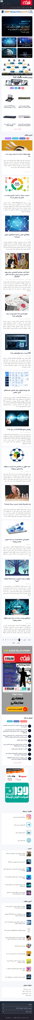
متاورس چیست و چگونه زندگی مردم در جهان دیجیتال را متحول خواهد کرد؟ (16, 893)
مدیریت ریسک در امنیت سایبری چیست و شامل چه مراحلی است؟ (17, 196)
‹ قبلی (24, 640)
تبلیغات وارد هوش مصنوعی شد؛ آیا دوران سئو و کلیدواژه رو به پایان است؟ (17, 29)
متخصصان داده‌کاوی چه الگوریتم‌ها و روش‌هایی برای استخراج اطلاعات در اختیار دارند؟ (16, 754)
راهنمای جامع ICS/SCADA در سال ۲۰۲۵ (19, 429)
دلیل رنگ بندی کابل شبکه (20, 946)
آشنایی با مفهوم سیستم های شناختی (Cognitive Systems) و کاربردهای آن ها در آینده (17, 758)
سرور (9, 1017)
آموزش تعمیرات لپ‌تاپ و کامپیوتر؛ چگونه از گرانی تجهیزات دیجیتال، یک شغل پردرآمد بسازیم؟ (15, 938)
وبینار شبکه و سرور (21, 840)
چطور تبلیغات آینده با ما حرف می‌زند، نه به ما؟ (15, 954)
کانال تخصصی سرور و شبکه (19, 825)
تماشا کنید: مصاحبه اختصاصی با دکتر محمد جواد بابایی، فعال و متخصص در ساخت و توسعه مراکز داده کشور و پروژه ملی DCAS (15, 731)
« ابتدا (29, 640)
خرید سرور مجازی (26, 993)
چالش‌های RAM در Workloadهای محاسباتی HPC (15, 930)
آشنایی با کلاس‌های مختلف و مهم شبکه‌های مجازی (25, 44)
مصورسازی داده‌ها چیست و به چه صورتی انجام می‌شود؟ (17, 540)
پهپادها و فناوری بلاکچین (22, 740)
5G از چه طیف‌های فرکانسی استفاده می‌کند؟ (25, 55)
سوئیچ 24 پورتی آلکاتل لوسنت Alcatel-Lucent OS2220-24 (24, 124)
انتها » (13, 643)
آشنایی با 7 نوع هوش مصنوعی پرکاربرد (19, 749)
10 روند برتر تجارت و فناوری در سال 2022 (16, 862)
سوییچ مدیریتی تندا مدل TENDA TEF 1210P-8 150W (24, 106)
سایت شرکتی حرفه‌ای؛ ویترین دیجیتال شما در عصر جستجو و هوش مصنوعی (15, 922)
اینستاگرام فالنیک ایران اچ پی (19, 817)
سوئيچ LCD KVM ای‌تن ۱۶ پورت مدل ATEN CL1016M (10, 106)
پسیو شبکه (28, 995)
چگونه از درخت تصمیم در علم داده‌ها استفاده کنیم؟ (17, 580)
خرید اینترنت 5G (26, 991)
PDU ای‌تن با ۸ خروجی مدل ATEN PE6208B (9, 124)
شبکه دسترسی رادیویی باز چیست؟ (9, 55)
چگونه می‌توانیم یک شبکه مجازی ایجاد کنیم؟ (22, 74)
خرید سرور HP (27, 989)
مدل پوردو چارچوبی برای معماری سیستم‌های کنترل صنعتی (17, 391)
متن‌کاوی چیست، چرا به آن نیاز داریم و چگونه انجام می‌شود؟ (17, 619)
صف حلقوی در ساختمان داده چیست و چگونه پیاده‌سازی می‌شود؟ (17, 467)
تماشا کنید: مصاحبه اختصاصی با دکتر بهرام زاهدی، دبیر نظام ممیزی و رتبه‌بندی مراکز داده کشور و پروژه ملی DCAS (15, 736)
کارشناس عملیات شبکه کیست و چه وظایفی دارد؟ (15, 977)
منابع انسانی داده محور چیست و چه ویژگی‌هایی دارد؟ (17, 315)
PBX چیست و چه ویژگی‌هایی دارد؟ (20, 353)
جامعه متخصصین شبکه (20, 833)
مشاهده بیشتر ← (17, 129)
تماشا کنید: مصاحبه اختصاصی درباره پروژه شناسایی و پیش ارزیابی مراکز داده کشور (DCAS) (17, 274)
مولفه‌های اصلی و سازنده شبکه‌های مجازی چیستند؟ (9, 44)
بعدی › (18, 643)
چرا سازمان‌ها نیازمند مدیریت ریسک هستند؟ (17, 504)
